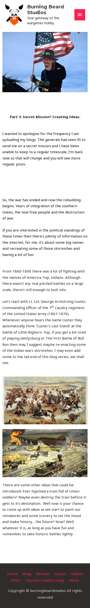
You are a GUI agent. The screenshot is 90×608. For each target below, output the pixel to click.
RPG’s (15, 580)
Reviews (43, 573)
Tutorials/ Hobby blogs (44, 580)
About (74, 580)
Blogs (27, 573)
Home (12, 573)
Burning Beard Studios (45, 9)
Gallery (77, 573)
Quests (60, 573)
